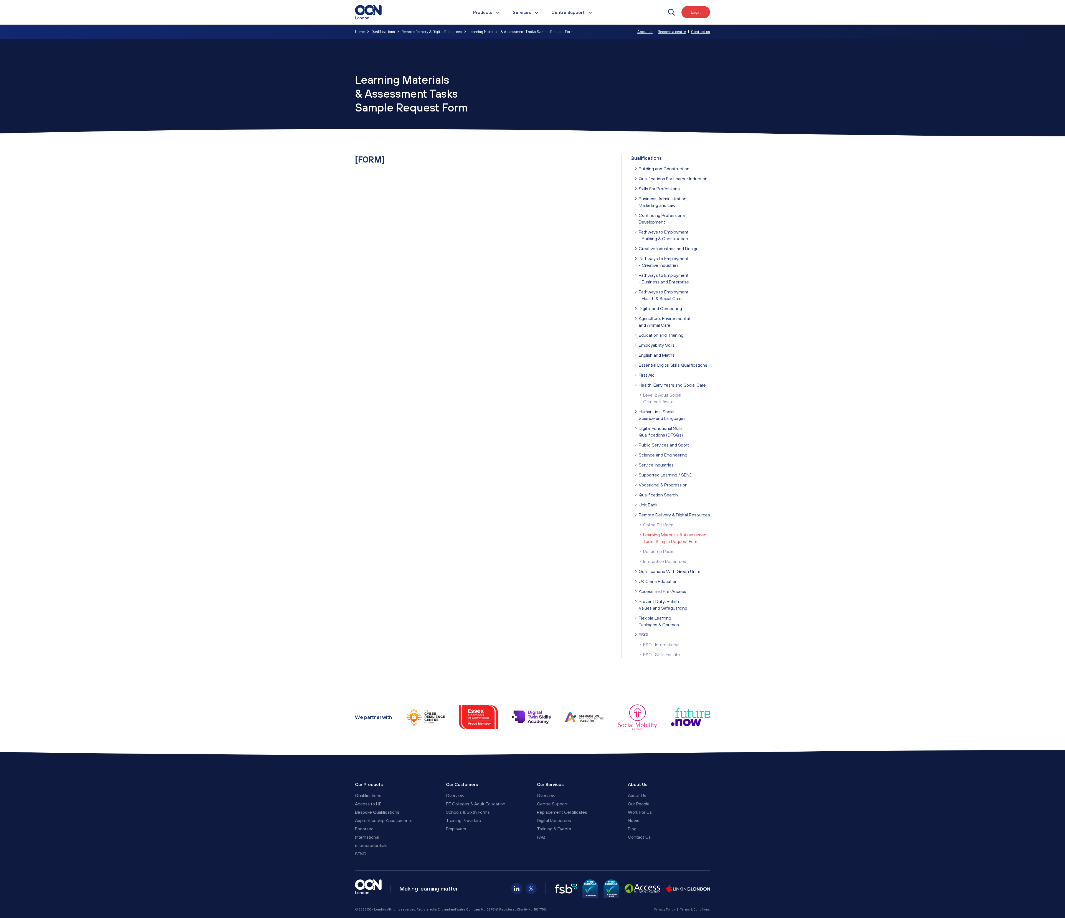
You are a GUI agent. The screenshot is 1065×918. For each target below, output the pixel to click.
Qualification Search (658, 494)
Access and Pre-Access (662, 591)
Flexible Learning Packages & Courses (659, 621)
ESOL (644, 634)
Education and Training (661, 335)
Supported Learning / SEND (666, 474)
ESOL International (661, 644)
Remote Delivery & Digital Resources (674, 514)
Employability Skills (656, 345)
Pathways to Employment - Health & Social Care (664, 295)
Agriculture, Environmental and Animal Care (664, 322)
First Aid (647, 374)
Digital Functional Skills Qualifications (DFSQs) (661, 431)
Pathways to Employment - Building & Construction (664, 235)
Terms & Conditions (695, 909)
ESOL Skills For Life (661, 654)
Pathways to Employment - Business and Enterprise (664, 278)
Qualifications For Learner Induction (673, 178)
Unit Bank (648, 504)
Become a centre (672, 31)
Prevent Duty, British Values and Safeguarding (663, 604)
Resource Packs (658, 551)
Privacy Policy (664, 909)
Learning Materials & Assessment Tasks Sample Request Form (675, 538)
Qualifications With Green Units (669, 571)
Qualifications (646, 158)
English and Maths (656, 355)
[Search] (671, 12)
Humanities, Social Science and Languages (662, 415)
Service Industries (656, 464)
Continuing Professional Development (662, 218)
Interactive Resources (664, 561)
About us (645, 31)
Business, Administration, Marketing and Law (663, 202)
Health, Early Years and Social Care (672, 384)
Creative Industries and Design (669, 248)
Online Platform (658, 524)
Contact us (700, 31)
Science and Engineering (663, 454)
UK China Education (658, 581)
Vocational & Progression (663, 484)
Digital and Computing (660, 308)
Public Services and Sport (664, 444)
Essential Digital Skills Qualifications (673, 364)
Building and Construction (664, 168)
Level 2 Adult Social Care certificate (662, 398)
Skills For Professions (659, 188)
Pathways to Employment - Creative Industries (664, 262)
